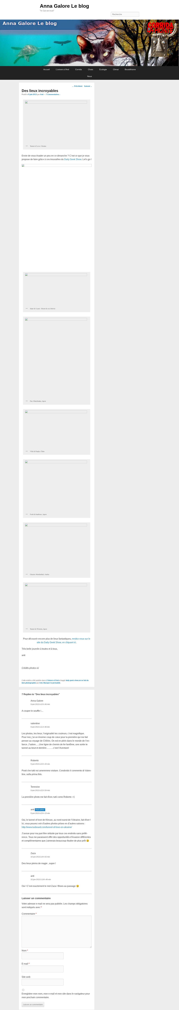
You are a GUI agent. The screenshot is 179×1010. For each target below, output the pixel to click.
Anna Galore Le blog (64, 6)
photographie (30, 683)
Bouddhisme (130, 69)
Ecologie (103, 69)
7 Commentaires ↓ (53, 94)
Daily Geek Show (72, 159)
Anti (41, 94)
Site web (26, 977)
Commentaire (29, 914)
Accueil (46, 69)
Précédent (77, 86)
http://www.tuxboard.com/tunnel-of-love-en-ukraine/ (47, 827)
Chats (90, 69)
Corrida (78, 69)
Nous (89, 76)
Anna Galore (37, 701)
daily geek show (72, 680)
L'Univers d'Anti (52, 680)
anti (32, 876)
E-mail (26, 964)
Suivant (88, 86)
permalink (56, 683)
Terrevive (35, 787)
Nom (25, 950)
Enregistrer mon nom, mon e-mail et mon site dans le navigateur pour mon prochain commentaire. (56, 996)
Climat (116, 69)
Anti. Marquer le (45, 683)
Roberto (35, 760)
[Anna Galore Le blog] (89, 43)
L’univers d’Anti (62, 69)
